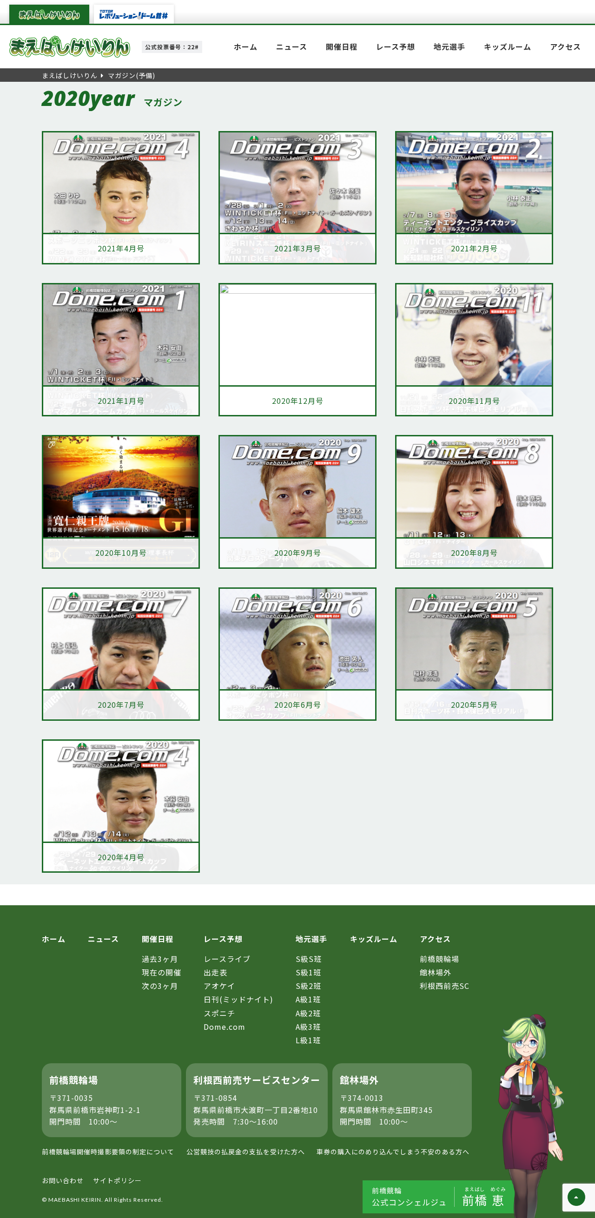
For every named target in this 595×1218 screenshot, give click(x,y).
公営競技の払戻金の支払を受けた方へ (245, 1151)
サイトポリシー (117, 1180)
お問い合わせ (63, 1180)
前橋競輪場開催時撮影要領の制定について (108, 1151)
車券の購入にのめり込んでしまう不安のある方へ (393, 1151)
